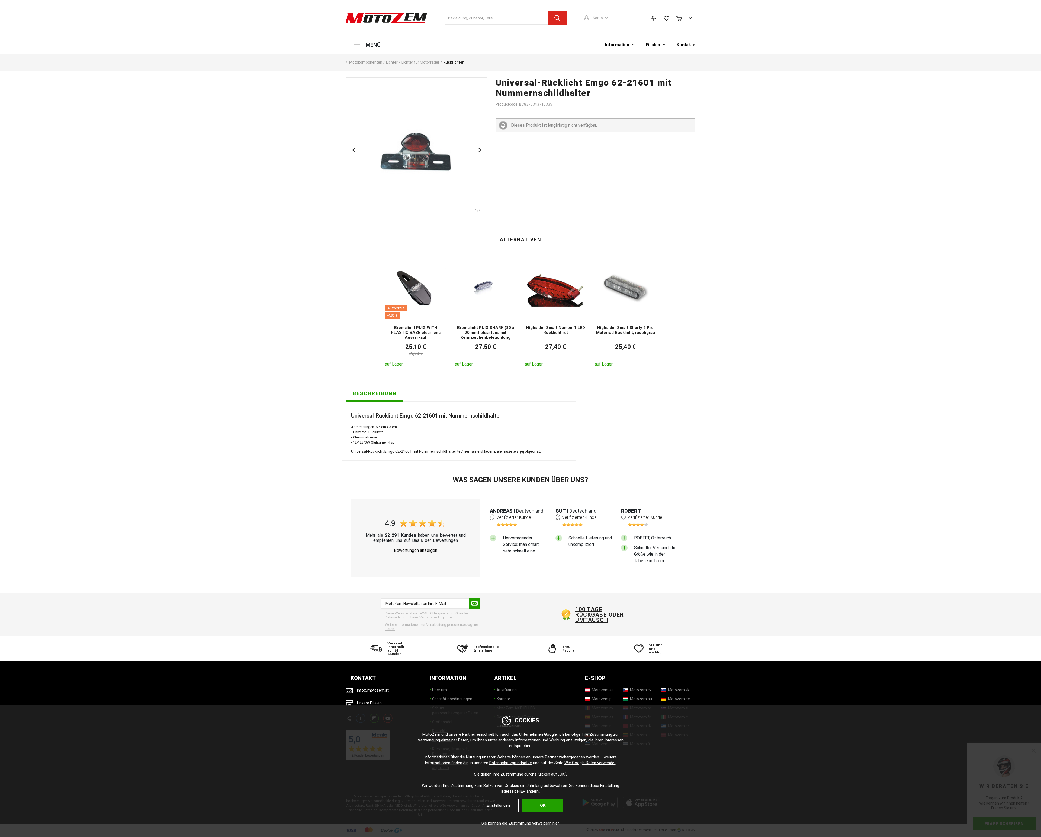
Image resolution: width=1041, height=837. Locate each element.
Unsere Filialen (369, 703)
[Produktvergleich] (654, 18)
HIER (521, 791)
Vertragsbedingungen (436, 617)
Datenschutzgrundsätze (510, 762)
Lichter (392, 62)
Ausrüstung (507, 690)
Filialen (653, 44)
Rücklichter (453, 62)
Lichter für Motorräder (420, 62)
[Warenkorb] (681, 18)
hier (555, 823)
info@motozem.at (373, 690)
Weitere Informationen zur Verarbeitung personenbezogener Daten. (432, 627)
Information (617, 44)
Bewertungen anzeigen (415, 550)
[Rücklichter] (416, 148)
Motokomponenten (365, 62)
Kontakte (686, 44)
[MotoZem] (386, 18)
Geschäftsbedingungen (452, 699)
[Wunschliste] (666, 18)
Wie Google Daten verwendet (590, 762)
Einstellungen (498, 805)
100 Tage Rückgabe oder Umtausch (599, 615)
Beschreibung (375, 393)
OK (542, 805)
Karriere (503, 699)
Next (479, 150)
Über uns (439, 690)
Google (550, 734)
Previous (353, 150)
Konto (598, 18)
